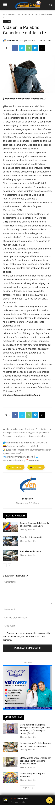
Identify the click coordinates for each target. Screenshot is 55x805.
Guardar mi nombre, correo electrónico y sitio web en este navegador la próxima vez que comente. (26, 636)
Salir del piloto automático (32, 537)
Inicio (5, 14)
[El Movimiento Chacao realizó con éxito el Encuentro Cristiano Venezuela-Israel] (10, 762)
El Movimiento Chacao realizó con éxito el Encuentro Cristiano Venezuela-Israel (35, 761)
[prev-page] (5, 565)
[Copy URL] (42, 48)
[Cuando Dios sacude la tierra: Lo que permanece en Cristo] (10, 527)
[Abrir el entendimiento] (10, 555)
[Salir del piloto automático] (10, 541)
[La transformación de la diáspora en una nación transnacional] (10, 747)
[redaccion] (5, 40)
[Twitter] (22, 48)
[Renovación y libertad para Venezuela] (10, 777)
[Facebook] (15, 48)
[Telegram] (35, 48)
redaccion (13, 40)
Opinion (12, 14)
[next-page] (9, 565)
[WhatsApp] (29, 48)
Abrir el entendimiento (30, 551)
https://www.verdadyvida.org (27, 503)
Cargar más (26, 787)
